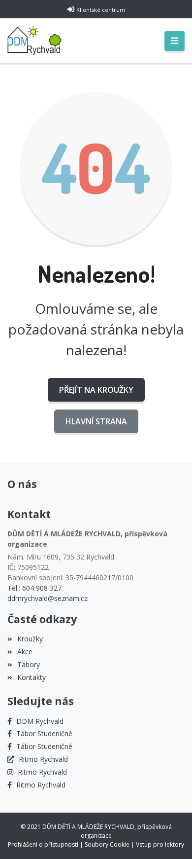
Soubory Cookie (107, 844)
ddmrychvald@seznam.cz (47, 598)
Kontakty (31, 677)
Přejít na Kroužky (96, 389)
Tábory (28, 664)
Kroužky (30, 638)
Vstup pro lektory (160, 844)
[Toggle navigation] (174, 41)
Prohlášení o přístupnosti (43, 844)
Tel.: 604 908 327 (34, 588)
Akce (24, 651)
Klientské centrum (100, 9)
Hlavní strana (96, 421)
